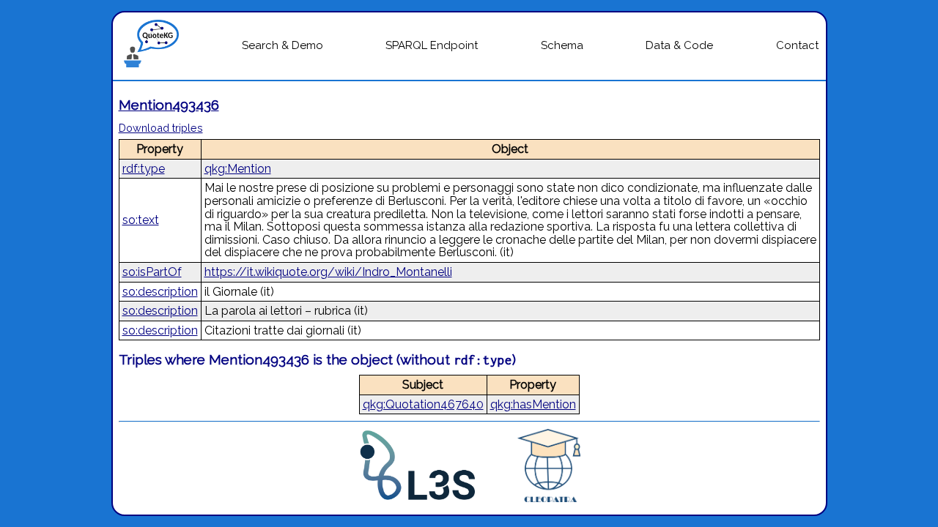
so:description (160, 292)
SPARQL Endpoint (431, 45)
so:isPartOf (152, 272)
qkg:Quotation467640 (423, 404)
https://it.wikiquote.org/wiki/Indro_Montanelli (328, 272)
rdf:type (143, 169)
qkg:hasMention (533, 404)
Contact (797, 45)
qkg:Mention (237, 169)
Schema (562, 45)
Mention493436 (169, 105)
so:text (140, 220)
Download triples (161, 128)
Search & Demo (282, 45)
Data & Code (679, 45)
